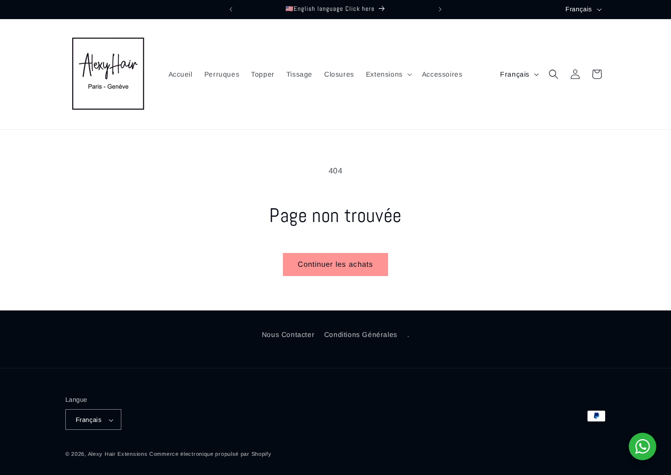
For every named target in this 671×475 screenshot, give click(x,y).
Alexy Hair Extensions (118, 454)
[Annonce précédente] (231, 9)
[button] (388, 74)
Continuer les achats (335, 264)
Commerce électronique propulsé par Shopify (210, 454)
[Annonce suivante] (440, 9)
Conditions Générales (360, 334)
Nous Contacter (288, 334)
